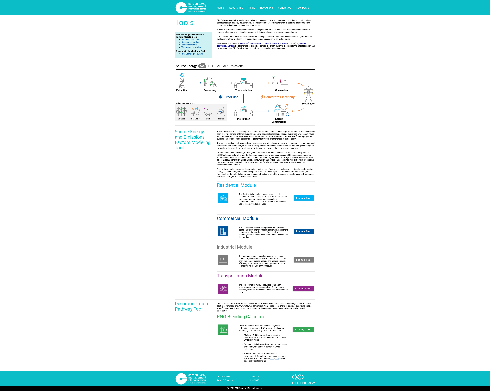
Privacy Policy (223, 376)
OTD (277, 358)
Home (220, 7)
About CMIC (236, 7)
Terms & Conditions (225, 380)
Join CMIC (254, 380)
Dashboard (302, 7)
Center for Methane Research (277, 43)
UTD (272, 358)
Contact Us (284, 7)
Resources (266, 7)
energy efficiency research (251, 43)
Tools (251, 7)
